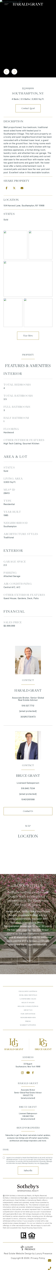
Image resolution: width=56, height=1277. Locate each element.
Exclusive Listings (28, 991)
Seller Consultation (28, 1006)
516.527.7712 (28, 706)
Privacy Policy (44, 1163)
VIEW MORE (28, 336)
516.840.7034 (28, 788)
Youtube (28, 1072)
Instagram (22, 1072)
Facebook (33, 1072)
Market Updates (28, 1025)
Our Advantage (28, 1013)
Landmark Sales (28, 998)
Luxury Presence (43, 1253)
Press (28, 1021)
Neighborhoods (28, 1017)
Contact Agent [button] (28, 108)
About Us (28, 1010)
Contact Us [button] (28, 811)
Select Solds (28, 1002)
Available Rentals (28, 995)
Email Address (28, 1149)
